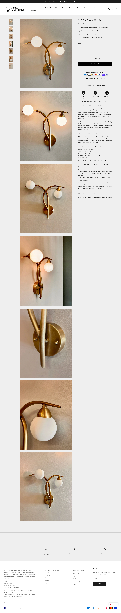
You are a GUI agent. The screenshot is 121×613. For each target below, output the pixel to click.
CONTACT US (32, 10)
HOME (30, 7)
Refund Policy (76, 581)
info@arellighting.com (13, 587)
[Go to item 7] (11, 66)
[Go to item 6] (11, 59)
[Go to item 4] (11, 44)
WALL (62, 7)
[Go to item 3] (11, 36)
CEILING (69, 7)
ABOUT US (38, 7)
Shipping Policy (77, 576)
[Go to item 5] (11, 51)
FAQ (46, 583)
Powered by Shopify (66, 608)
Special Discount (51, 7)
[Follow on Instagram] (5, 602)
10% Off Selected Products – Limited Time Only (60, 1)
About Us (47, 575)
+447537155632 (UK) (9, 583)
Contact (47, 578)
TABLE (78, 7)
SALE (94, 7)
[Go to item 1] (11, 22)
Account (47, 580)
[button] (113, 604)
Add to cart (95, 59)
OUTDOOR (86, 7)
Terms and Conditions (78, 570)
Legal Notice (76, 584)
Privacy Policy (76, 578)
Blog (46, 586)
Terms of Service (77, 573)
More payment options (95, 68)
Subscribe (99, 584)
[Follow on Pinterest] (9, 602)
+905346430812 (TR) (9, 585)
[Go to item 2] (11, 29)
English (27, 608)
